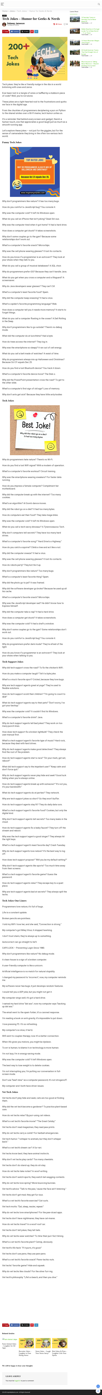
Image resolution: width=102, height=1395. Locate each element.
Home (5, 11)
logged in (17, 1381)
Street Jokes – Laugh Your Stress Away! (43, 1352)
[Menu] (2, 4)
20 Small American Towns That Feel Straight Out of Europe (89, 52)
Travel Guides (84, 23)
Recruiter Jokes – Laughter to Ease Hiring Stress (25, 1353)
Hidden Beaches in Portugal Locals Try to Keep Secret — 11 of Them (90, 31)
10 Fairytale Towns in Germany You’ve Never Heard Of (88, 19)
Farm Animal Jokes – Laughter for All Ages (9, 1346)
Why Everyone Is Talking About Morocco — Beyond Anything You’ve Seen (90, 64)
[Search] (99, 4)
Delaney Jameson (16, 23)
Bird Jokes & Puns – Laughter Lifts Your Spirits (59, 1353)
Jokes (12, 11)
